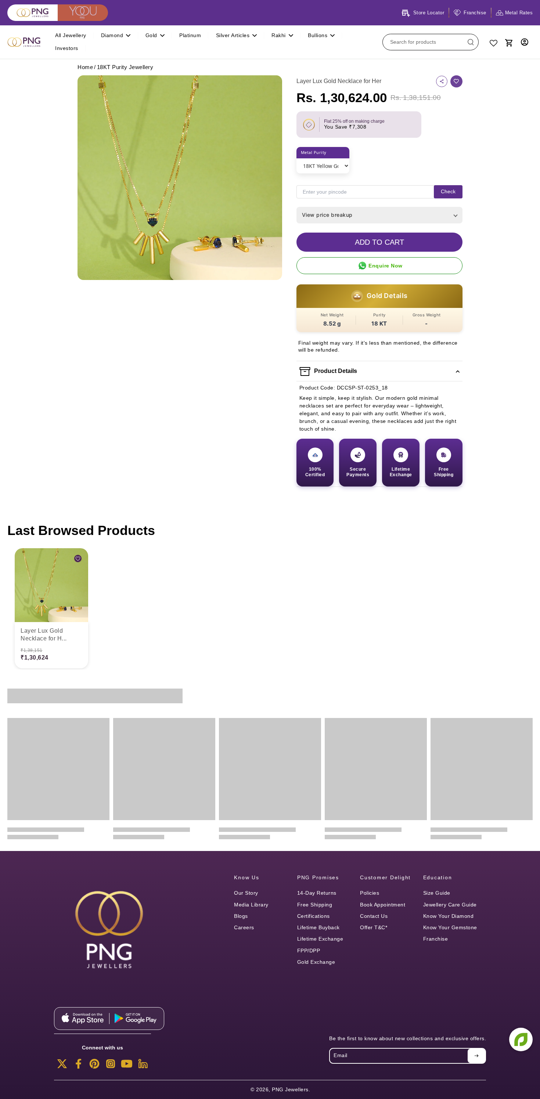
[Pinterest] (94, 1066)
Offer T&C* (373, 927)
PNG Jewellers (290, 1089)
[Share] (441, 81)
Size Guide (436, 893)
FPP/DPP (308, 950)
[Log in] (524, 42)
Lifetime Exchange (320, 939)
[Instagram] (110, 1066)
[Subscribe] (476, 1056)
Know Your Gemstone (450, 927)
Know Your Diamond (448, 916)
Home (85, 67)
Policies (369, 893)
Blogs (241, 916)
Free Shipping (314, 905)
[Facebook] (78, 1066)
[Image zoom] (180, 177)
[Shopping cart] (508, 42)
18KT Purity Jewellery (125, 67)
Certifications (313, 916)
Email (341, 1056)
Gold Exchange (316, 962)
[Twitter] (62, 1066)
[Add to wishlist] (456, 81)
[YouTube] (127, 1066)
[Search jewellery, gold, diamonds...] (470, 42)
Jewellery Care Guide (450, 905)
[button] (379, 242)
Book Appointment (382, 905)
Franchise (435, 939)
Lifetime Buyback (318, 927)
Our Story (246, 893)
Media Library (251, 905)
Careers (244, 927)
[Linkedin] (143, 1066)
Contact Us (374, 916)
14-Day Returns (316, 893)
